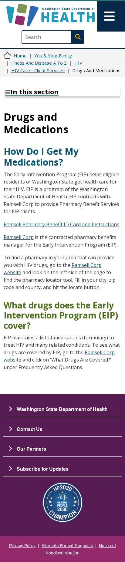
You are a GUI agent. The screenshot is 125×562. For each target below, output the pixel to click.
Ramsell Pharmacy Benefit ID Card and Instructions (61, 224)
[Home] (50, 15)
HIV (78, 63)
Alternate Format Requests (67, 545)
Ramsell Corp (19, 237)
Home (20, 55)
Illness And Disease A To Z (39, 63)
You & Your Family (53, 55)
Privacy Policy (22, 545)
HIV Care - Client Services (38, 70)
